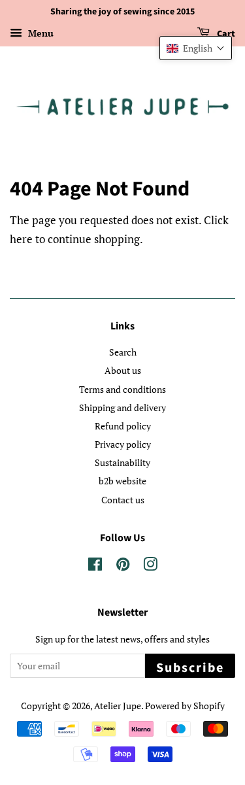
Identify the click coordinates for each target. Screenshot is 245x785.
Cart (225, 34)
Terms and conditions (122, 389)
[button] (195, 48)
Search (123, 352)
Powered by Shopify (185, 705)
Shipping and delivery (122, 407)
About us (123, 370)
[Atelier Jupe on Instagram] (150, 566)
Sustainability (122, 462)
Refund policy (123, 426)
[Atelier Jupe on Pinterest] (123, 566)
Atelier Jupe (117, 705)
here (21, 238)
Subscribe (190, 668)
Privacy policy (123, 444)
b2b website (122, 481)
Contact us (122, 499)
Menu (39, 33)
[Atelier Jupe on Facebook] (95, 566)
